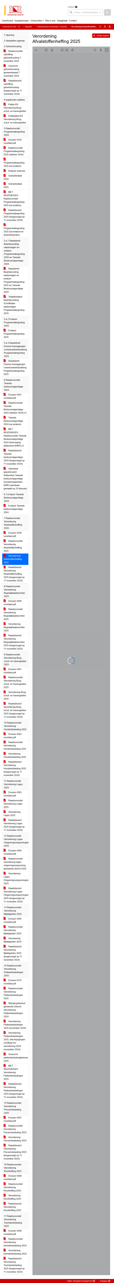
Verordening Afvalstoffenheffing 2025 (13, 559)
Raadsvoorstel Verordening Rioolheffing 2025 (13, 1187)
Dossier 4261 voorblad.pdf (13, 671)
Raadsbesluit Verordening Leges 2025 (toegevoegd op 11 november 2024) (14, 825)
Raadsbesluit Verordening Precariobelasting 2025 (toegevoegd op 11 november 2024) (15, 1152)
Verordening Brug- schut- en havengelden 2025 (15, 695)
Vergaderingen (21, 21)
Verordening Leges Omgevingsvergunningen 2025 (16, 878)
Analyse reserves (16, 171)
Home (20, 27)
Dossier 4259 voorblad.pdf (13, 534)
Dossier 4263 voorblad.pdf (13, 794)
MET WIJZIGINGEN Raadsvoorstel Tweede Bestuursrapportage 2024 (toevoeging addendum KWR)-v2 (15, 437)
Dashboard (7, 21)
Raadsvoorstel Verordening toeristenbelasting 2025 (15, 1242)
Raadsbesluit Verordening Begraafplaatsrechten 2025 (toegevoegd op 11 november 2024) (14, 642)
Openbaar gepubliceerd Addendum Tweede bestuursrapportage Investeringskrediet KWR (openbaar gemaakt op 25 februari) (15, 479)
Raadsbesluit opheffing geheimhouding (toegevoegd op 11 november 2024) (13, 87)
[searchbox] (85, 12)
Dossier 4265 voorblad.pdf (13, 920)
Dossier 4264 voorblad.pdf (13, 852)
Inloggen (104, 1281)
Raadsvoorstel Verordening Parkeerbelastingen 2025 (13, 993)
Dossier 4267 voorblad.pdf (13, 1119)
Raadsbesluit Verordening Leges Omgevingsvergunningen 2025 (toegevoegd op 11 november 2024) (16, 895)
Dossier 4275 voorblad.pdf (13, 982)
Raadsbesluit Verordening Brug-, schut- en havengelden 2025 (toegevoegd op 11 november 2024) (15, 710)
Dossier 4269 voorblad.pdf (13, 1232)
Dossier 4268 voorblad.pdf (13, 1177)
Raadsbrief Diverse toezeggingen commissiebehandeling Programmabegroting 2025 (15, 367)
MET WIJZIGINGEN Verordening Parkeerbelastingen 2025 (13, 1072)
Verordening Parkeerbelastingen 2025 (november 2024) (15, 1024)
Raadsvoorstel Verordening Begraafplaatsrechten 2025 (14, 614)
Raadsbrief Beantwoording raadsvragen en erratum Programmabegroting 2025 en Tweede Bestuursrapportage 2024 (14, 280)
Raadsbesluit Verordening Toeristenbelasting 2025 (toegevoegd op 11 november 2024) (14, 1265)
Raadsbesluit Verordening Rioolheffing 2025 (12, 1207)
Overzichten (36, 21)
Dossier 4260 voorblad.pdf (13, 603)
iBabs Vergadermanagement (80, 1281)
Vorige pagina (102, 35)
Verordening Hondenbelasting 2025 (15, 755)
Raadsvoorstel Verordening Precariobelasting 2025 (15, 1129)
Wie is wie (50, 21)
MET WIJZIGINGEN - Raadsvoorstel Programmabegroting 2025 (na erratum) (14, 199)
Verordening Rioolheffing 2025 (12, 1197)
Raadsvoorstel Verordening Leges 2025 (13, 803)
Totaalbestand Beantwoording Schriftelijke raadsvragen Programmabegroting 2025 (14, 305)
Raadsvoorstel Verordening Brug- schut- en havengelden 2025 (15, 682)
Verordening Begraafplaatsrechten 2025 (14, 627)
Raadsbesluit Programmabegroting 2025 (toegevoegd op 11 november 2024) (14, 215)
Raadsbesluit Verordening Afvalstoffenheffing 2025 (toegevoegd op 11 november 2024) (14, 574)
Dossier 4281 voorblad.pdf (13, 396)
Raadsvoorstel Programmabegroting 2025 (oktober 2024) (14, 151)
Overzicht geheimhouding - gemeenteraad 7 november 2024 (12, 71)
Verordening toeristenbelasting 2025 (15, 1252)
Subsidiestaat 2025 (13, 185)
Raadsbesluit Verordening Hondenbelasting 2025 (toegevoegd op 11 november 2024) (15, 768)
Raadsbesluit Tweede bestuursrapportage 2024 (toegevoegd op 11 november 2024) (14, 457)
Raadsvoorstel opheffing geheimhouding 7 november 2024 (13, 56)
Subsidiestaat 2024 (13, 177)
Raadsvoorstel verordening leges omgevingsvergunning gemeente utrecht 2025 (15, 864)
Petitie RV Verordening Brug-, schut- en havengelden (15, 107)
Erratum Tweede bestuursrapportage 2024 (14, 509)
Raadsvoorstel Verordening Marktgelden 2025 (13, 930)
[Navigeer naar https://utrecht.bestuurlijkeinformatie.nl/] (15, 10)
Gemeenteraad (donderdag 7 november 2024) (54, 27)
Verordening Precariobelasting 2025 (15, 1139)
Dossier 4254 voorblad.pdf (13, 141)
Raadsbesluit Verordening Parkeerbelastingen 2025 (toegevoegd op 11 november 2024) (14, 1090)
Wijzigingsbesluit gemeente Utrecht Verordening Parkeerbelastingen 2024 (14, 1010)
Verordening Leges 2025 (12, 813)
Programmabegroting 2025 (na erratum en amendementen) (14, 231)
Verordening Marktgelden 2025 (12, 940)
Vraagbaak (62, 21)
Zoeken (71, 7)
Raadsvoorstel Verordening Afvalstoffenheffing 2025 (13, 546)
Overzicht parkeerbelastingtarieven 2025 (16, 1057)
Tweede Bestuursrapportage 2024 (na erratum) (13, 420)
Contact (73, 21)
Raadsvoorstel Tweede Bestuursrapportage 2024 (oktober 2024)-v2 (15, 408)
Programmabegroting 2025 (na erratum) (14, 164)
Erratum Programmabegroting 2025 (14, 333)
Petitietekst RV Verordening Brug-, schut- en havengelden (15, 119)
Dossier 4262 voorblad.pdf (13, 736)
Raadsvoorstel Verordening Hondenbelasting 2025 (15, 745)
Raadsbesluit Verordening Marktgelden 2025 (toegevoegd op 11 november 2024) (13, 953)
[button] (107, 12)
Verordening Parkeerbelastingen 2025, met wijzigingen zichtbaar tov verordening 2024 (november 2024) (14, 1041)
